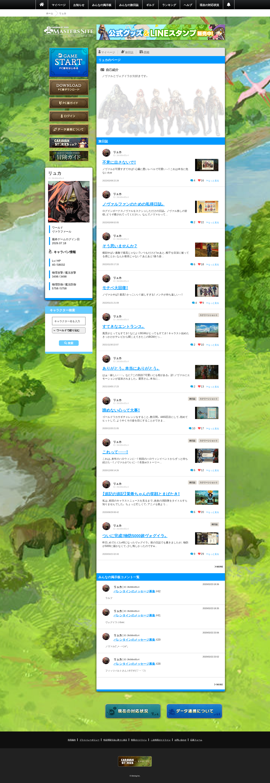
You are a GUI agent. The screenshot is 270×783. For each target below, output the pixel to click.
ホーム (49, 13)
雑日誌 (192, 398)
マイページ (59, 5)
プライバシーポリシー (89, 739)
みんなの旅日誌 (129, 5)
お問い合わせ (180, 739)
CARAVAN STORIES (135, 761)
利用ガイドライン (139, 739)
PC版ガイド (69, 103)
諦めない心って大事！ (121, 410)
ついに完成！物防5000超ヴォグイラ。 (134, 535)
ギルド (150, 5)
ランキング (169, 5)
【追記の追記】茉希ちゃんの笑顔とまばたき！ (141, 493)
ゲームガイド (69, 155)
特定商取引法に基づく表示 (115, 739)
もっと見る (213, 180)
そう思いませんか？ (119, 245)
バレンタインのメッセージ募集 (134, 591)
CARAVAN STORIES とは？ (69, 142)
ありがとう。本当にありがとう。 (131, 368)
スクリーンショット (209, 314)
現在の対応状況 (209, 5)
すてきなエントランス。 (123, 326)
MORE (219, 566)
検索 (70, 343)
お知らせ (78, 5)
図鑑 (146, 52)
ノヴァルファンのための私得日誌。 (133, 204)
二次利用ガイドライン (161, 739)
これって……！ (115, 452)
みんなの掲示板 (101, 5)
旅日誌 (129, 52)
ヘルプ (188, 5)
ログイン (69, 116)
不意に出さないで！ (119, 162)
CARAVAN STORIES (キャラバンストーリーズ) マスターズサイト (68, 31)
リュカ (117, 152)
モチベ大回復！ (115, 287)
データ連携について (69, 129)
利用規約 (72, 739)
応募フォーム (196, 739)
